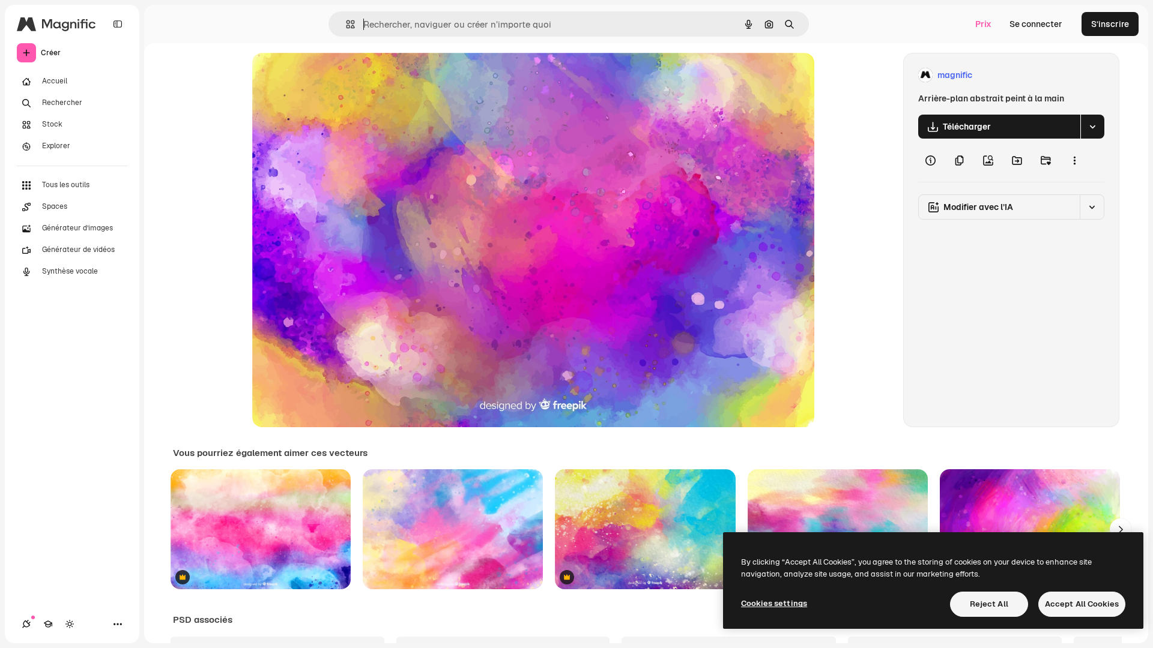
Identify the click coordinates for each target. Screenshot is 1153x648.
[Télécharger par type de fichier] (1092, 127)
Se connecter (1035, 24)
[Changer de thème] (69, 624)
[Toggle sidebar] (117, 24)
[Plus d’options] (1074, 160)
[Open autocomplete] (345, 24)
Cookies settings (774, 603)
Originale (331, 75)
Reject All (989, 604)
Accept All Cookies (1082, 604)
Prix (983, 24)
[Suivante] (1120, 529)
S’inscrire (1110, 24)
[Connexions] (26, 624)
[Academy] (48, 624)
